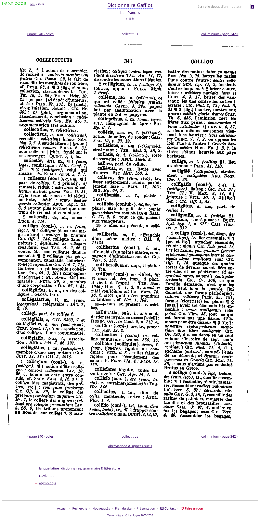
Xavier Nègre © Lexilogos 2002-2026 (130, 515)
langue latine (49, 468)
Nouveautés (101, 508)
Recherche (79, 508)
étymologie (47, 483)
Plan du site (123, 508)
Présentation (146, 508)
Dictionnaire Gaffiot (130, 5)
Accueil (62, 508)
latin (32, 4)
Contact (170, 508)
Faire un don (194, 508)
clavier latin (47, 475)
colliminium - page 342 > (219, 34)
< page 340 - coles (40, 34)
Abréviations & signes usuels (130, 446)
